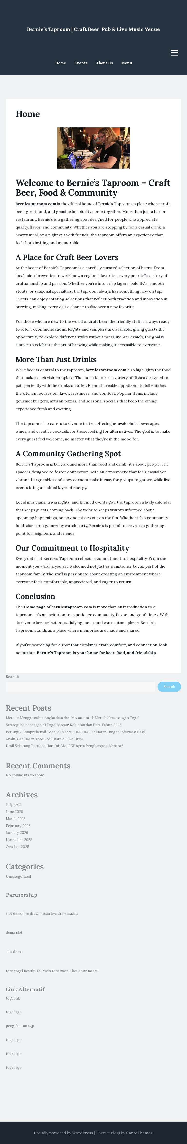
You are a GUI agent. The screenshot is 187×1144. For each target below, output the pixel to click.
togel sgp (14, 1012)
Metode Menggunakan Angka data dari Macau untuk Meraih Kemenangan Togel (72, 718)
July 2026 (14, 804)
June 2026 (14, 812)
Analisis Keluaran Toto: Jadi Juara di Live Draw (44, 739)
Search (12, 677)
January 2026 (17, 832)
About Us (104, 63)
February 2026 (18, 826)
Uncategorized (18, 876)
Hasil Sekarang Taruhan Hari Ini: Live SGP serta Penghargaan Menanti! (64, 746)
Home (60, 63)
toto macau (61, 971)
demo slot (14, 932)
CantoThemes (139, 1132)
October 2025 (17, 847)
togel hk (13, 998)
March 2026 (16, 819)
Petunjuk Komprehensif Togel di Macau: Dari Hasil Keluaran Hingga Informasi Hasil (75, 732)
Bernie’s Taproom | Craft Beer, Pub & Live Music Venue (93, 29)
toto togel (14, 971)
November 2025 (19, 840)
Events (81, 63)
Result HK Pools (37, 971)
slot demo (14, 913)
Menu (126, 63)
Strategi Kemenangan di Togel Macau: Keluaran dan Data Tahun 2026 (64, 725)
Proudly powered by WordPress (63, 1132)
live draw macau (36, 913)
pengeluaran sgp (20, 1026)
